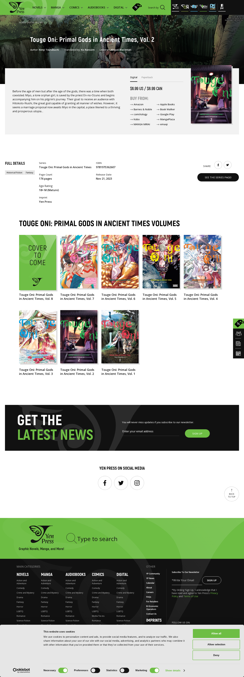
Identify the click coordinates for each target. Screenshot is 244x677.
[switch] (95, 670)
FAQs (148, 596)
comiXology (140, 114)
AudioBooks (76, 574)
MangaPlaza (167, 119)
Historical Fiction (14, 172)
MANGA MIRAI (142, 124)
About (149, 587)
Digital (122, 574)
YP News (150, 578)
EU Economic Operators (152, 608)
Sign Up (212, 580)
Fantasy (29, 172)
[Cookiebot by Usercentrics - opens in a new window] (21, 670)
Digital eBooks (35, 22)
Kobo (137, 119)
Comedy (21, 588)
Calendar (150, 583)
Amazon (138, 104)
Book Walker (167, 109)
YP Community (153, 573)
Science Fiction (23, 620)
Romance (21, 616)
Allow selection (216, 644)
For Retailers (152, 601)
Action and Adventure (22, 582)
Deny (216, 655)
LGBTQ (20, 611)
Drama (20, 597)
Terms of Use (190, 596)
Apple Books (167, 104)
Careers (150, 592)
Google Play (167, 114)
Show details (172, 670)
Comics (98, 574)
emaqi (164, 124)
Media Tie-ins (98, 616)
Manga (46, 574)
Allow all (216, 633)
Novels (23, 574)
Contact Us (151, 613)
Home (22, 22)
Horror (20, 606)
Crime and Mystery (25, 592)
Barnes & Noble (143, 109)
